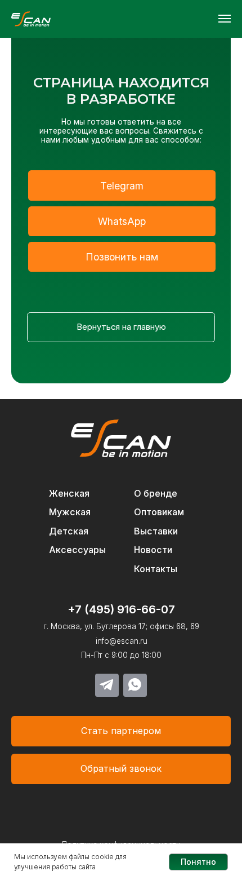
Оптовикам (159, 512)
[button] (121, 769)
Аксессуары (77, 549)
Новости (153, 549)
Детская (68, 531)
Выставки (156, 531)
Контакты (155, 568)
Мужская (70, 512)
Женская (69, 493)
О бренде (155, 493)
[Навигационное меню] (224, 19)
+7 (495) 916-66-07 (121, 609)
